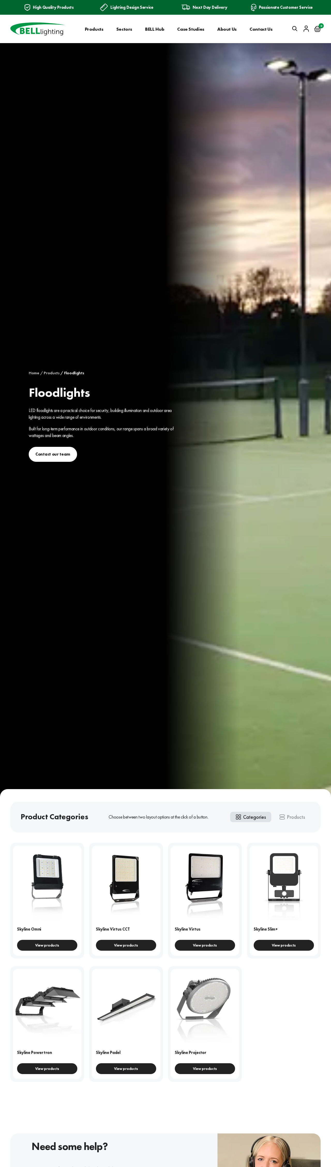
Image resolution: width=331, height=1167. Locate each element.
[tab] (250, 817)
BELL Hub (154, 29)
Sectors (124, 29)
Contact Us (261, 29)
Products (94, 29)
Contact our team (52, 454)
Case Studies (190, 29)
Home (34, 373)
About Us (227, 29)
